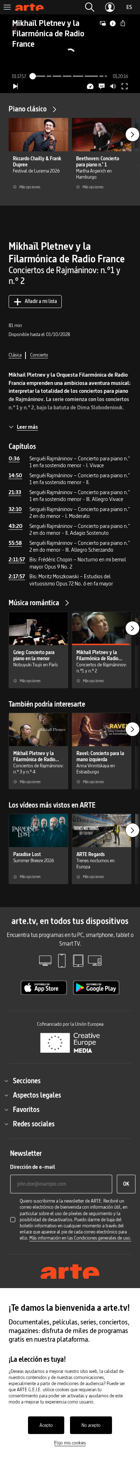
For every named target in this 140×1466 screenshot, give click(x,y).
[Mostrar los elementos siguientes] (132, 134)
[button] (90, 7)
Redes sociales (34, 1124)
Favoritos (26, 1109)
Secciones (27, 1080)
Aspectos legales (37, 1095)
